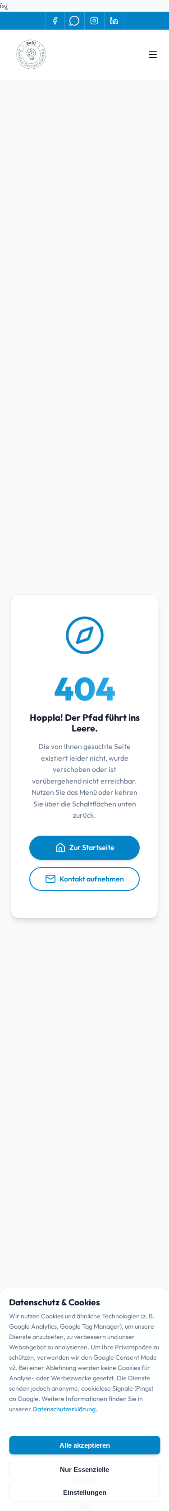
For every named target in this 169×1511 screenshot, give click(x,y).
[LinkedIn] (114, 21)
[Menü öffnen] (152, 54)
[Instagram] (95, 21)
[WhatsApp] (75, 21)
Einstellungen (84, 1492)
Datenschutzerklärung (64, 1409)
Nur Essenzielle (84, 1469)
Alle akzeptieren (84, 1445)
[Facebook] (55, 21)
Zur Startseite (91, 847)
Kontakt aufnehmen (91, 878)
